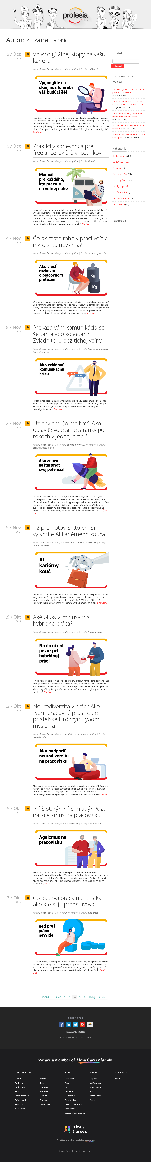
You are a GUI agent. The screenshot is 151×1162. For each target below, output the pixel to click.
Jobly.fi (117, 1078)
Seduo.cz (44, 1087)
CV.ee (67, 1087)
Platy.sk (43, 1100)
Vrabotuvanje (96, 1087)
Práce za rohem (22, 1100)
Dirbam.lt (69, 1091)
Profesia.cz (20, 1087)
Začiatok (47, 997)
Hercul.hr (94, 1091)
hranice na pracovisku (98, 349)
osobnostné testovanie (43, 447)
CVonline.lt (69, 1078)
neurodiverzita (39, 737)
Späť (57, 997)
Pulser (92, 1100)
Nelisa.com (20, 1108)
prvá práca (93, 912)
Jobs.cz (18, 1078)
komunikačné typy (41, 351)
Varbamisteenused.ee (75, 1113)
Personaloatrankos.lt (74, 1104)
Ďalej (92, 997)
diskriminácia (94, 823)
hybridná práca (95, 632)
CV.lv (67, 1083)
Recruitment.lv (71, 1108)
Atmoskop (19, 1104)
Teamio (43, 1083)
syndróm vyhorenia (97, 253)
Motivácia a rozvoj (73, 444)
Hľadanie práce (119, 156)
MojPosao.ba (95, 1083)
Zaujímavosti (118, 204)
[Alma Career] (75, 1129)
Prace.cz (19, 1091)
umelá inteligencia (41, 545)
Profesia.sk (20, 1083)
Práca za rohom (22, 1095)
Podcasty (116, 168)
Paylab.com (45, 1104)
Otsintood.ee (71, 1100)
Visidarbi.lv (70, 1095)
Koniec (102, 997)
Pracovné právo (119, 174)
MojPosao (94, 1078)
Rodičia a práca (119, 192)
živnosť (91, 161)
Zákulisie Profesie (120, 198)
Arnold (43, 1078)
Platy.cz (43, 1095)
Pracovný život (71, 69)
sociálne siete (94, 69)
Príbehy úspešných (121, 186)
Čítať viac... (38, 132)
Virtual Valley (95, 1095)
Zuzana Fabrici (46, 69)
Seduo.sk (44, 1091)
